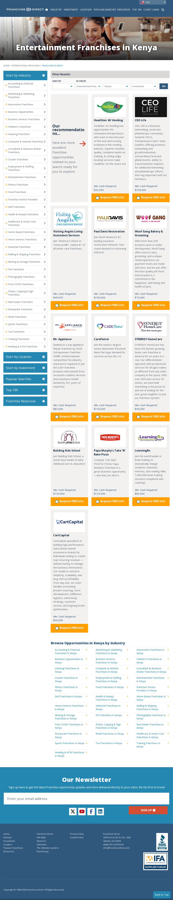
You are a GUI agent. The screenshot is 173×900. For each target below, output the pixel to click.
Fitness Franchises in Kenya (66, 688)
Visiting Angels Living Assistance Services (68, 233)
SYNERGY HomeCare (148, 339)
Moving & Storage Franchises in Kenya (66, 716)
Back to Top (162, 894)
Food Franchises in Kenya (110, 687)
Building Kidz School (66, 450)
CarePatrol (101, 339)
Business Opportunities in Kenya (69, 660)
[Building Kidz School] (69, 437)
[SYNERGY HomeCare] (151, 326)
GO (164, 86)
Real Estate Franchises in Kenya (150, 726)
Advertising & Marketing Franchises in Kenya (109, 651)
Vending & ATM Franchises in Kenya (69, 754)
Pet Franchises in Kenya (109, 715)
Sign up (146, 810)
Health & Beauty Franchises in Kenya (106, 698)
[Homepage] (46, 9)
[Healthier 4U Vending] (110, 107)
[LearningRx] (151, 437)
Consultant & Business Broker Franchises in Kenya (151, 670)
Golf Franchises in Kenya (68, 696)
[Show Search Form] (162, 9)
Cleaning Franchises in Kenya (67, 670)
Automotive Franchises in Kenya (150, 651)
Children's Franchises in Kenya (149, 660)
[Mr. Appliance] (69, 326)
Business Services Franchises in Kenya (106, 660)
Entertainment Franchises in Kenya (150, 679)
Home (6, 65)
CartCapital (61, 535)
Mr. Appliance (62, 339)
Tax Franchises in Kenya (109, 743)
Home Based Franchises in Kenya (151, 698)
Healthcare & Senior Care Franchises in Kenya (150, 735)
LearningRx (142, 450)
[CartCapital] (69, 522)
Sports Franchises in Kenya (69, 743)
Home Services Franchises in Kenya (69, 707)
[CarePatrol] (110, 326)
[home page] (25, 9)
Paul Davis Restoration (109, 231)
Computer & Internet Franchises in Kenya (107, 670)
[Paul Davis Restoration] (110, 218)
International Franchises (26, 65)
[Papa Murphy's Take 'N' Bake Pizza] (110, 437)
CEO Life (140, 120)
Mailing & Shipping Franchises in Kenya (147, 707)
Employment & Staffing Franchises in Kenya (108, 679)
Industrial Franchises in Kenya (108, 707)
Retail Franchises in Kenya (110, 733)
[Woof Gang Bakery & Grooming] (151, 218)
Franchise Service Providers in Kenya (147, 688)
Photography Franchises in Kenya (151, 716)
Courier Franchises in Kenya (66, 679)
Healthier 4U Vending (108, 120)
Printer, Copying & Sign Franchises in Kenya (108, 726)
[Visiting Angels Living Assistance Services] (69, 218)
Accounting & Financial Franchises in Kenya (67, 651)
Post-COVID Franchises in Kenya (69, 726)
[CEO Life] (151, 107)
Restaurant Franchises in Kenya (68, 735)
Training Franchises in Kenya (148, 745)
